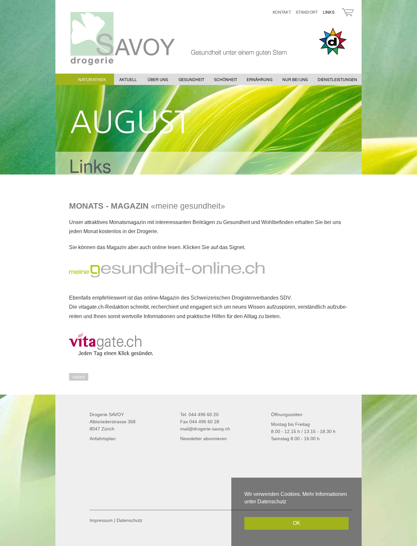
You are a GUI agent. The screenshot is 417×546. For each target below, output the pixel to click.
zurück (78, 376)
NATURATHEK (92, 79)
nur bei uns (295, 79)
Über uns (158, 79)
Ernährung (259, 79)
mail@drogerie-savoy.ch (205, 428)
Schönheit (225, 79)
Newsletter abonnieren (203, 438)
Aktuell (128, 79)
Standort (307, 12)
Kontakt (282, 12)
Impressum (101, 520)
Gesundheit (191, 79)
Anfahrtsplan (103, 438)
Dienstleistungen (337, 79)
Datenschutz (129, 520)
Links (329, 12)
